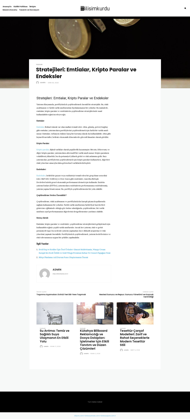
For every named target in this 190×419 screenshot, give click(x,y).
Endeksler (41, 175)
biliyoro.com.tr (79, 416)
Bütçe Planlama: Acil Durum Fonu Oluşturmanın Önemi (63, 257)
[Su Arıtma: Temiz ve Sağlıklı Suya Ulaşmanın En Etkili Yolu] (55, 313)
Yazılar (39, 64)
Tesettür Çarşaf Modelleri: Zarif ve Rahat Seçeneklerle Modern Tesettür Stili (134, 338)
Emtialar (40, 127)
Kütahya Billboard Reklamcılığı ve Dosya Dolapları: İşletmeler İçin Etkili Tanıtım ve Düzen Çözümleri (94, 340)
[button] (185, 8)
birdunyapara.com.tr (108, 416)
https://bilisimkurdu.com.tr (60, 274)
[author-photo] (41, 346)
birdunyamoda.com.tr (92, 416)
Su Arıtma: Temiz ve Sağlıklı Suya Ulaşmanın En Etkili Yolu (54, 336)
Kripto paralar (43, 149)
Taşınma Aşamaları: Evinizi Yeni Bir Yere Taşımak (61, 294)
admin (43, 83)
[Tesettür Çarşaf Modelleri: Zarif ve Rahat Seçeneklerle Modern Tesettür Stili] (135, 313)
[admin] (38, 82)
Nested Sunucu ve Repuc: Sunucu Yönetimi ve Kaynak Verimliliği (126, 295)
